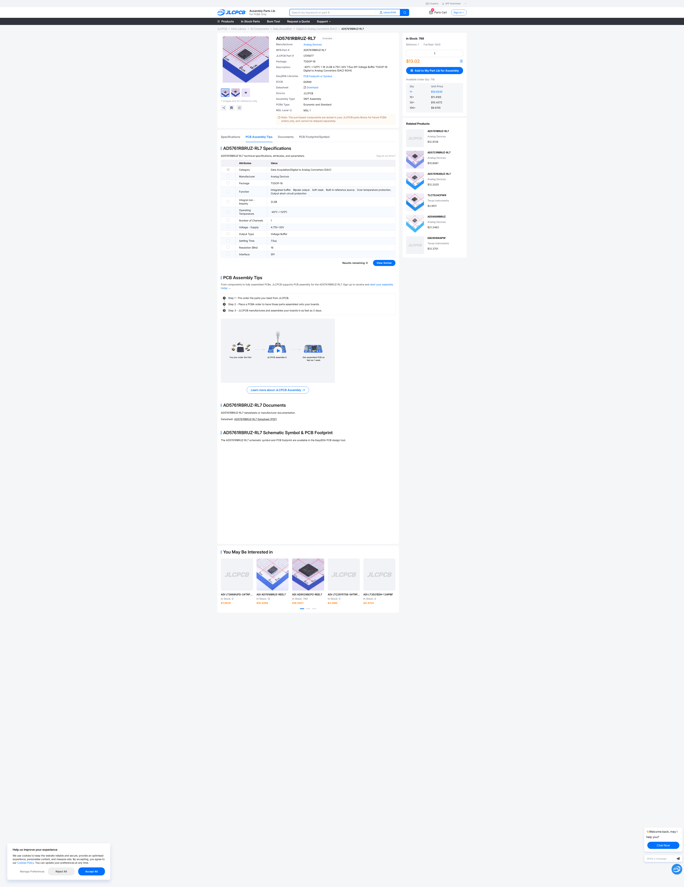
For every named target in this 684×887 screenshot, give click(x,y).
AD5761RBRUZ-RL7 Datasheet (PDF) (255, 419)
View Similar (384, 262)
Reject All (61, 871)
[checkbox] (228, 169)
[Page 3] (314, 608)
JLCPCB (222, 28)
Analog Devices (313, 44)
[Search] (404, 12)
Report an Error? (386, 155)
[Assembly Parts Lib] (231, 12)
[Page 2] (308, 608)
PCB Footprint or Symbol (318, 76)
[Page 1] (302, 608)
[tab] (230, 136)
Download (312, 87)
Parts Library (238, 28)
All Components (259, 28)
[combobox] (332, 12)
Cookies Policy (25, 862)
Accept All (91, 871)
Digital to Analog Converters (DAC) (316, 28)
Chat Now (663, 845)
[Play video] (277, 350)
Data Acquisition (282, 28)
